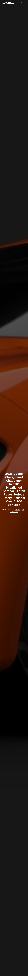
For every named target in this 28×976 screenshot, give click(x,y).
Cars (23, 509)
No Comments (14, 512)
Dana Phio (17, 509)
